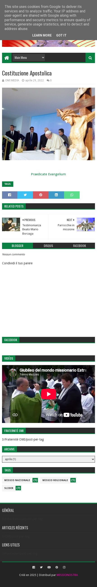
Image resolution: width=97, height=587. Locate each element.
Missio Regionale (55, 480)
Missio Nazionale (17, 480)
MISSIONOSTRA (67, 575)
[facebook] (34, 567)
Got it (61, 35)
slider (8, 488)
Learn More (42, 35)
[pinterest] (57, 567)
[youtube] (49, 567)
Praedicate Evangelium (48, 174)
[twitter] (41, 567)
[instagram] (63, 567)
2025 (33, 575)
